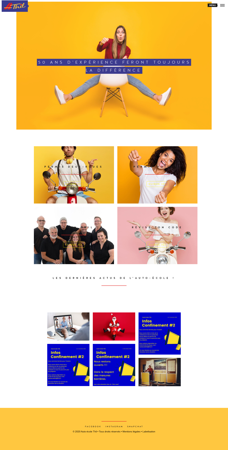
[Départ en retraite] (160, 372)
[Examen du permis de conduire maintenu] (114, 365)
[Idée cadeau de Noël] (114, 326)
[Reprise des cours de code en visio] (68, 326)
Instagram (114, 426)
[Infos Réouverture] (160, 333)
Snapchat (135, 426)
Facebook (93, 426)
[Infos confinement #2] (68, 365)
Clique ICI (74, 184)
